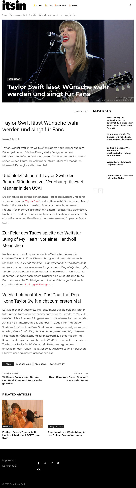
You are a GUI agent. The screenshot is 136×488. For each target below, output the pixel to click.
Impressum (8, 460)
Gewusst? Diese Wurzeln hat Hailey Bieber (120, 176)
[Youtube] (38, 469)
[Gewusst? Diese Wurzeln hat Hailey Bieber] (99, 179)
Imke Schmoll (23, 364)
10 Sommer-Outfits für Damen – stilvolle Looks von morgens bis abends (119, 137)
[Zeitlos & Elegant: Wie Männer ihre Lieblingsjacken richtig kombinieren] (99, 152)
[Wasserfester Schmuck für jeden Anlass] (99, 166)
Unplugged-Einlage (36, 284)
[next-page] (100, 191)
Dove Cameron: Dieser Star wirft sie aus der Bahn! (68, 379)
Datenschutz (9, 465)
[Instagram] (45, 463)
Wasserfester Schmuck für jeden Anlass (119, 163)
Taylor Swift (57, 364)
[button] (130, 5)
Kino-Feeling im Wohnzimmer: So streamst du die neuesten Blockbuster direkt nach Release (120, 122)
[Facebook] (38, 463)
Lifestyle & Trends (56, 426)
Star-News (15, 15)
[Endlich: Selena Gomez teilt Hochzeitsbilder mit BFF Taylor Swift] (22, 414)
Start (4, 15)
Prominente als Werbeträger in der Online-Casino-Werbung (67, 434)
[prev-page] (95, 191)
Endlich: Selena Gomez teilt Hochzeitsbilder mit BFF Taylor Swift (21, 435)
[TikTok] (51, 463)
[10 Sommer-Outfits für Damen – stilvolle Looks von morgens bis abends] (99, 138)
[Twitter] (58, 463)
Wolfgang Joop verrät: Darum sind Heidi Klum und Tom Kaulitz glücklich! (22, 380)
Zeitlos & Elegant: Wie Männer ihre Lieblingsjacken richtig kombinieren (119, 152)
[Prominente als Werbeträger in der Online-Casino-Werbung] (68, 414)
